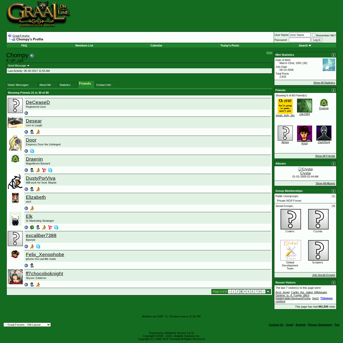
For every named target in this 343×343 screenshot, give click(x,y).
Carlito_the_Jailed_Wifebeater (309, 292)
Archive (301, 324)
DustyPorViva (40, 178)
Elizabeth (36, 197)
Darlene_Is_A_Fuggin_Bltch (292, 295)
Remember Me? (326, 35)
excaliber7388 (41, 235)
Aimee (285, 142)
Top (336, 324)
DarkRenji (324, 142)
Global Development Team (290, 265)
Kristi (305, 143)
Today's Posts (229, 45)
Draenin (34, 159)
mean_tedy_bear (286, 115)
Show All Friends (325, 155)
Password (280, 39)
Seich (315, 298)
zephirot (280, 301)
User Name (281, 34)
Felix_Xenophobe (45, 254)
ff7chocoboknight (44, 273)
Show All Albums (325, 183)
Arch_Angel (282, 292)
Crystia (305, 173)
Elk (29, 216)
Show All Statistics (324, 82)
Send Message (17, 65)
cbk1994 (304, 114)
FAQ (24, 45)
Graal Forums (21, 35)
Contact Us (276, 324)
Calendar (156, 45)
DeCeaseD (38, 102)
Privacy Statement (320, 324)
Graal (289, 324)
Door (31, 140)
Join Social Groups (323, 274)
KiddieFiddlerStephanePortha (293, 298)
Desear (34, 121)
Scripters (317, 262)
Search (303, 45)
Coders (290, 231)
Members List (84, 45)
